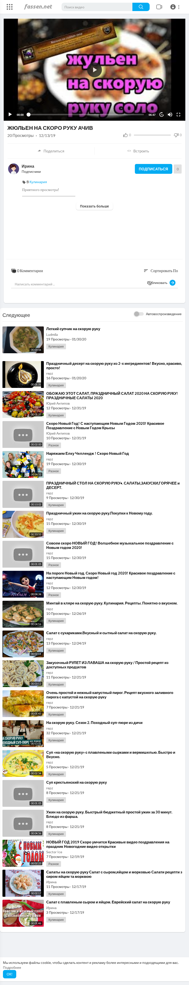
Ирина (28, 166)
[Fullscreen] (178, 114)
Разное (53, 445)
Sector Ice (54, 852)
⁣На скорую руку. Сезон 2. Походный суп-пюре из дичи (94, 722)
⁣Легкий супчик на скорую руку (73, 328)
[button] (175, 7)
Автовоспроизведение (164, 314)
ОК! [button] (10, 974)
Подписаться (153, 169)
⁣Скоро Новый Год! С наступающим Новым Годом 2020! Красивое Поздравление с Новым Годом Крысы (105, 425)
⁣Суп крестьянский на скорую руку (76, 782)
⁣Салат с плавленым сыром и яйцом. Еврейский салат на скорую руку (108, 902)
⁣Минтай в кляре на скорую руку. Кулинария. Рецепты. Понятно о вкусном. (111, 603)
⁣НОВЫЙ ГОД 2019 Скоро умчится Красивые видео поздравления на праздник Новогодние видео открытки (107, 844)
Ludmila (52, 334)
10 (162, 115)
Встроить (141, 151)
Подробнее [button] (12, 967)
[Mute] (170, 114)
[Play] (10, 114)
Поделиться (54, 151)
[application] (94, 70)
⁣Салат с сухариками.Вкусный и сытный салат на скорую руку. (101, 633)
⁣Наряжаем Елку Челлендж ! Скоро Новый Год (87, 453)
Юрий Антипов (58, 403)
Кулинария (38, 182)
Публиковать (158, 282)
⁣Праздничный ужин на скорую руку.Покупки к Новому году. (99, 513)
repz (49, 373)
